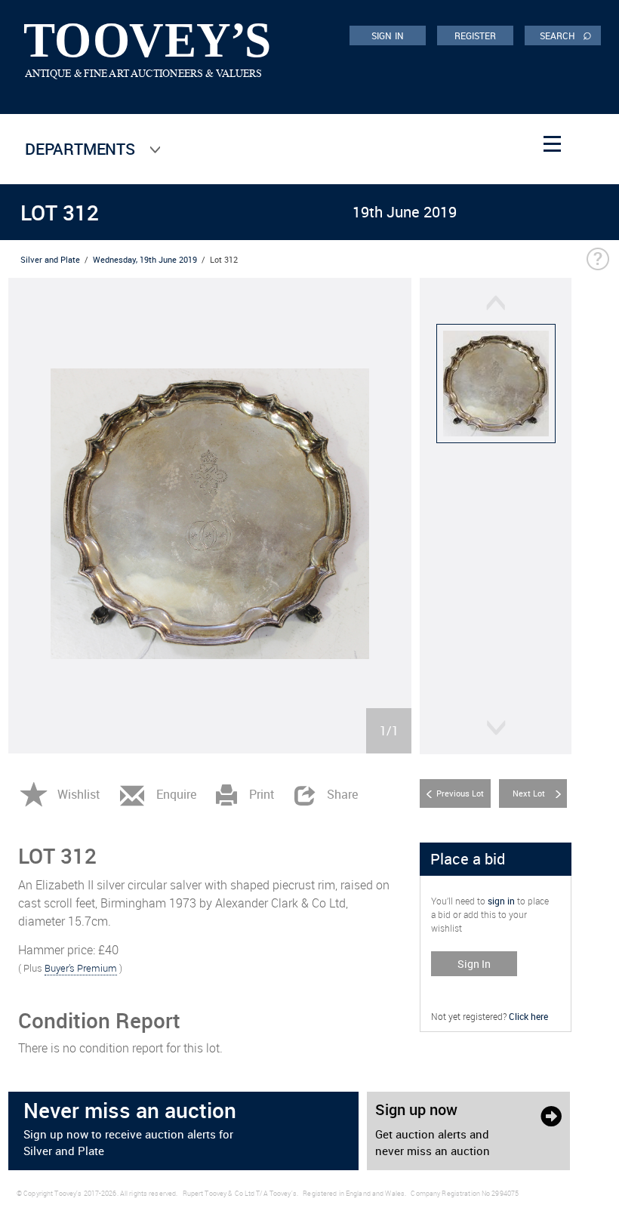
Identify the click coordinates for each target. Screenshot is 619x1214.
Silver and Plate (50, 259)
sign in (501, 901)
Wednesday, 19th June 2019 (145, 259)
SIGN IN (387, 35)
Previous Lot (460, 793)
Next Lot (529, 793)
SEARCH (566, 35)
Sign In (474, 964)
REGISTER (475, 35)
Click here (528, 1016)
